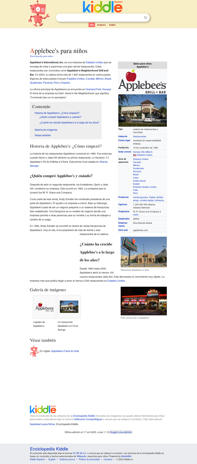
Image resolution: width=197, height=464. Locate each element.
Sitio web (123, 230)
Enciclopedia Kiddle (84, 416)
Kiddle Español (37, 459)
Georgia (34, 165)
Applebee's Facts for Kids (65, 351)
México (136, 165)
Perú (135, 193)
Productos (123, 197)
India (135, 189)
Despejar (139, 17)
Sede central (124, 151)
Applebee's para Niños (42, 424)
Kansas (107, 89)
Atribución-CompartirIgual (88, 419)
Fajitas (152, 197)
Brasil (136, 174)
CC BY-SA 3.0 (79, 453)
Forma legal (124, 140)
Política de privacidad (89, 459)
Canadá (137, 162)
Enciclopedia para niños (41, 56)
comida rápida (147, 200)
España (65, 82)
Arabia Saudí (139, 180)
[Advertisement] (98, 36)
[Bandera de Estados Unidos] (135, 154)
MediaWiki (126, 456)
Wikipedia (81, 456)
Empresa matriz (122, 224)
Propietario (123, 211)
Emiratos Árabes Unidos (145, 186)
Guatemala (138, 168)
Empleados (124, 218)
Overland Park (93, 89)
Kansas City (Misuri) (143, 151)
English (112, 24)
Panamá (137, 171)
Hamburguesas (140, 197)
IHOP (135, 214)
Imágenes (101, 24)
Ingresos (122, 204)
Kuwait (136, 183)
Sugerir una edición (121, 432)
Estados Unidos (144, 154)
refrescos (159, 200)
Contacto (108, 459)
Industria (122, 136)
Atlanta (103, 161)
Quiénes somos (67, 459)
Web (92, 24)
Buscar (145, 17)
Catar (136, 177)
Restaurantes (139, 136)
